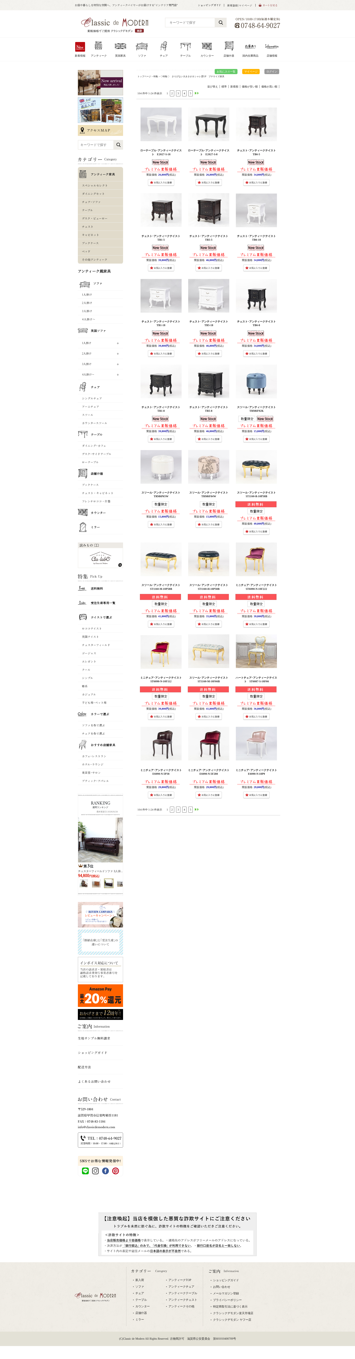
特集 (155, 76)
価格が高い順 (269, 86)
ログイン (271, 71)
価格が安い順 (250, 86)
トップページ (144, 76)
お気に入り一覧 (226, 71)
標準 (224, 86)
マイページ (251, 71)
